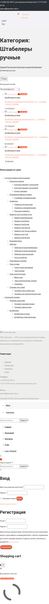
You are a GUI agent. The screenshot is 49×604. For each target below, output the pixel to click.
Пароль (3, 493)
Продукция (11, 67)
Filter (5, 79)
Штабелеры (36, 67)
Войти (19, 498)
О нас (7, 372)
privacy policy (14, 542)
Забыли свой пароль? (8, 504)
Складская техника (23, 67)
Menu (8, 405)
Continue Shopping (7, 579)
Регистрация (6, 547)
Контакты (8, 369)
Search (23, 420)
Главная (3, 67)
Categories (10, 412)
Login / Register (11, 451)
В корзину (23, 94)
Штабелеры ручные (12, 97)
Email (2, 521)
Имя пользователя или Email (12, 487)
